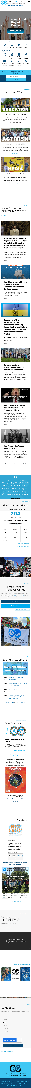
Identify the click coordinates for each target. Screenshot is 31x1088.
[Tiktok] (22, 1085)
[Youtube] (14, 1085)
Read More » (15, 124)
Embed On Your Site (20, 702)
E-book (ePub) (17, 800)
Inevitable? (5, 48)
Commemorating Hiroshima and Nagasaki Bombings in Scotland (14, 367)
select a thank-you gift (19, 595)
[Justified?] (12, 45)
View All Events (10, 702)
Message (5, 1028)
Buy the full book (15, 856)
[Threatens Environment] (12, 61)
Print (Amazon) (15, 798)
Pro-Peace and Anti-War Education (15, 114)
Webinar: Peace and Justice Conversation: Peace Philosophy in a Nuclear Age (17, 696)
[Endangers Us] (12, 54)
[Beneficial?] (26, 45)
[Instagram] (17, 1085)
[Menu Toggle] (29, 2)
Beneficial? (26, 47)
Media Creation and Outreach (15, 174)
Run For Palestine (13, 689)
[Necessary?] (19, 45)
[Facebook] (8, 1085)
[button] (1, 26)
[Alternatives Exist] (26, 61)
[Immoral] (5, 54)
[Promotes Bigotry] (26, 54)
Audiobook (15, 801)
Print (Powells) (8, 798)
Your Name (6, 1017)
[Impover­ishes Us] (19, 61)
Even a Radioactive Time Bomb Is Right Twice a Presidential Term (14, 407)
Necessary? (19, 47)
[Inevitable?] (5, 45)
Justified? (12, 47)
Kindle (22, 800)
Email (4, 1023)
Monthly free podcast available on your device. (15, 864)
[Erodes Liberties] (19, 54)
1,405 (24, 463)
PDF (12, 800)
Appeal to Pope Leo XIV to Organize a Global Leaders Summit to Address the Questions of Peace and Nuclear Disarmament (15, 243)
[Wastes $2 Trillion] (5, 61)
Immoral (5, 56)
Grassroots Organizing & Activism (15, 144)
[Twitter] (11, 1085)
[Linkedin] (20, 1085)
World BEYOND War (6, 1081)
